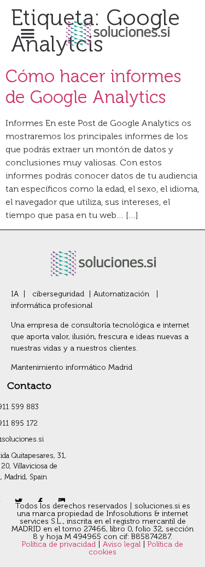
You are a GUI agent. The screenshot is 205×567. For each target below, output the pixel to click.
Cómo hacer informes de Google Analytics (93, 86)
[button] (27, 33)
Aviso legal (123, 544)
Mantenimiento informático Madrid (71, 367)
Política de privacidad (60, 544)
